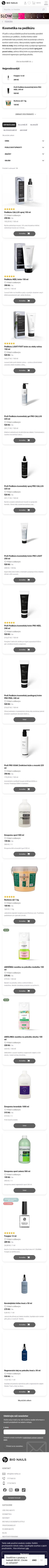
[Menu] (46, 3)
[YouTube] (17, 1489)
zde (27, 1548)
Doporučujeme (9, 125)
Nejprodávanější (10, 130)
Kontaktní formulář (14, 1498)
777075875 (11, 1483)
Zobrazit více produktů (24, 114)
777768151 (11, 1478)
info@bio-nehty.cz (13, 1474)
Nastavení (24, 1554)
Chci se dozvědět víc (23, 61)
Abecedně (23, 130)
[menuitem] (8, 1510)
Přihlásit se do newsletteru (14, 1446)
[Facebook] (4, 1489)
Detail (24, 719)
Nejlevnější (22, 125)
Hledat (43, 9)
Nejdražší (34, 125)
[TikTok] (23, 1489)
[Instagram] (10, 1489)
